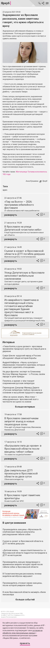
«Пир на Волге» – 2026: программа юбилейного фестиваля (19, 204)
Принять (25, 643)
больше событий (25, 599)
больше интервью (25, 406)
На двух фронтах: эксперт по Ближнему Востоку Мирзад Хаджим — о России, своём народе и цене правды (24, 374)
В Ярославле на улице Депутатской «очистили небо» (22, 228)
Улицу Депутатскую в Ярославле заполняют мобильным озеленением (24, 275)
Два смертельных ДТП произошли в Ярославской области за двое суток (21, 473)
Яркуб (5, 3)
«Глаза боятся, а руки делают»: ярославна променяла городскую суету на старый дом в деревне (24, 348)
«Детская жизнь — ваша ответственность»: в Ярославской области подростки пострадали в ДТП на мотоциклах (25, 552)
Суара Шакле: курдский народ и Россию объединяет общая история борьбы (22, 356)
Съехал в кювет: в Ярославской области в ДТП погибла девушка (24, 252)
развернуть (10, 215)
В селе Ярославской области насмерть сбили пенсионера (24, 593)
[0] (41, 215)
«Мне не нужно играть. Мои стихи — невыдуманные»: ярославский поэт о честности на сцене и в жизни (20, 399)
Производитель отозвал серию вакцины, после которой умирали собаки (22, 584)
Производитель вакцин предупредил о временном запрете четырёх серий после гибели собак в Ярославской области (23, 564)
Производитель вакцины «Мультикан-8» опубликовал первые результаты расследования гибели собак (22, 532)
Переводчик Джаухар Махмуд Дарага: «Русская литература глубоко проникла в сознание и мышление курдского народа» (23, 390)
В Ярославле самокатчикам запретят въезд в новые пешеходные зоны (21, 421)
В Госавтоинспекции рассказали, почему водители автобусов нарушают (22, 574)
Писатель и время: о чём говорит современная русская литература (18, 382)
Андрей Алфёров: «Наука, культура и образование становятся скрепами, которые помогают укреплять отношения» (24, 364)
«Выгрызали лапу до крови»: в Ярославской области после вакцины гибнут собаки (22, 448)
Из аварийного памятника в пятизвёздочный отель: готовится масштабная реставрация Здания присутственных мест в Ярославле (21, 307)
